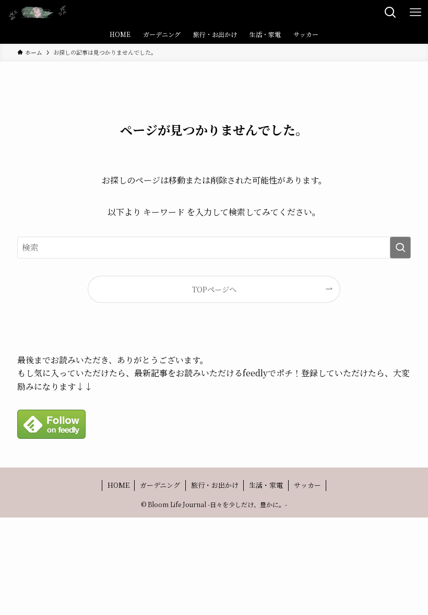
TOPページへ (214, 289)
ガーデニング (160, 485)
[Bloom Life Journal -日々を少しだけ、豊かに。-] (37, 12)
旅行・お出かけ (215, 485)
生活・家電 (266, 485)
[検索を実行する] (400, 248)
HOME (118, 485)
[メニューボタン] (415, 12)
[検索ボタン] (390, 12)
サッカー (307, 485)
